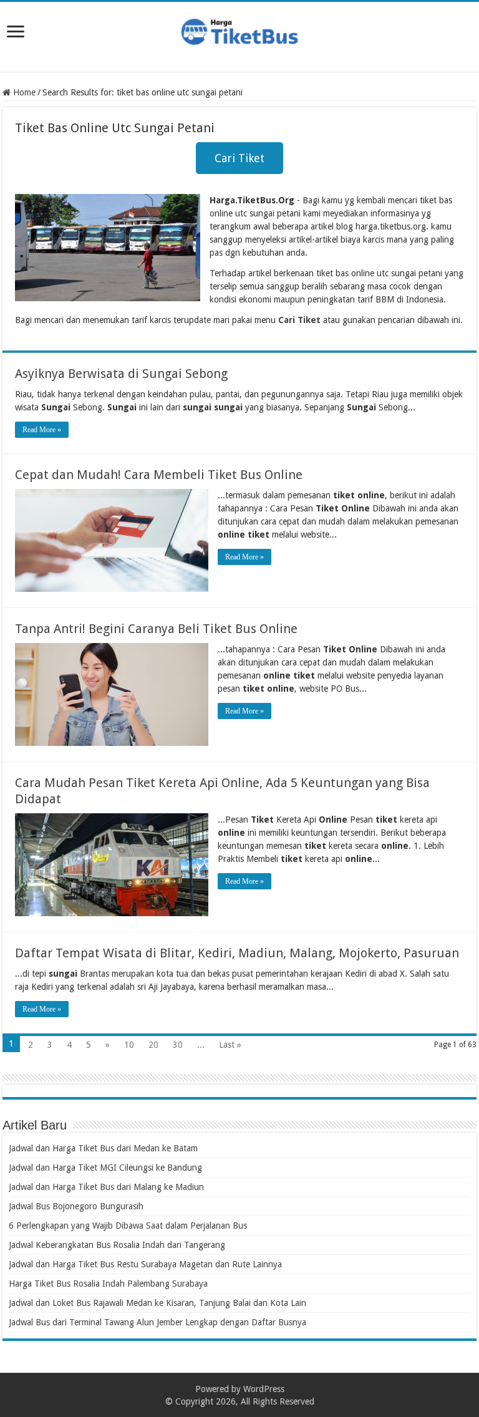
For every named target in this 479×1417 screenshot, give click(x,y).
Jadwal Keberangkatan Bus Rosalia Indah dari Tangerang (117, 1245)
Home (23, 92)
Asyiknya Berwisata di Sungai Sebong (121, 373)
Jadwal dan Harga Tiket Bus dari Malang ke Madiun (106, 1187)
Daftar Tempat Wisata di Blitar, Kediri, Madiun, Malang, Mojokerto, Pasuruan (237, 952)
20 (153, 1045)
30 (178, 1045)
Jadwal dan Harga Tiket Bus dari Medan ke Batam (103, 1148)
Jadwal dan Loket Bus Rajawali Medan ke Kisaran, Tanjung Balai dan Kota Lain (157, 1303)
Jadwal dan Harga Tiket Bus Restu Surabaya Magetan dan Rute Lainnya (145, 1264)
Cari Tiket (239, 158)
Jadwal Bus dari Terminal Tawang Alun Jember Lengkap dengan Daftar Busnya (157, 1322)
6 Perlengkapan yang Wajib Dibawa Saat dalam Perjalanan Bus (128, 1226)
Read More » (41, 429)
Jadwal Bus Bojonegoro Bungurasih (76, 1206)
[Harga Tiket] (239, 29)
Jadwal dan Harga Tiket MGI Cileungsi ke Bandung (105, 1168)
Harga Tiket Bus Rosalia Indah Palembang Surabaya (108, 1284)
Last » (230, 1045)
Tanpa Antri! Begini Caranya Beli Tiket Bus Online (156, 628)
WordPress (263, 1389)
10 (129, 1045)
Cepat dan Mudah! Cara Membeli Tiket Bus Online (158, 474)
